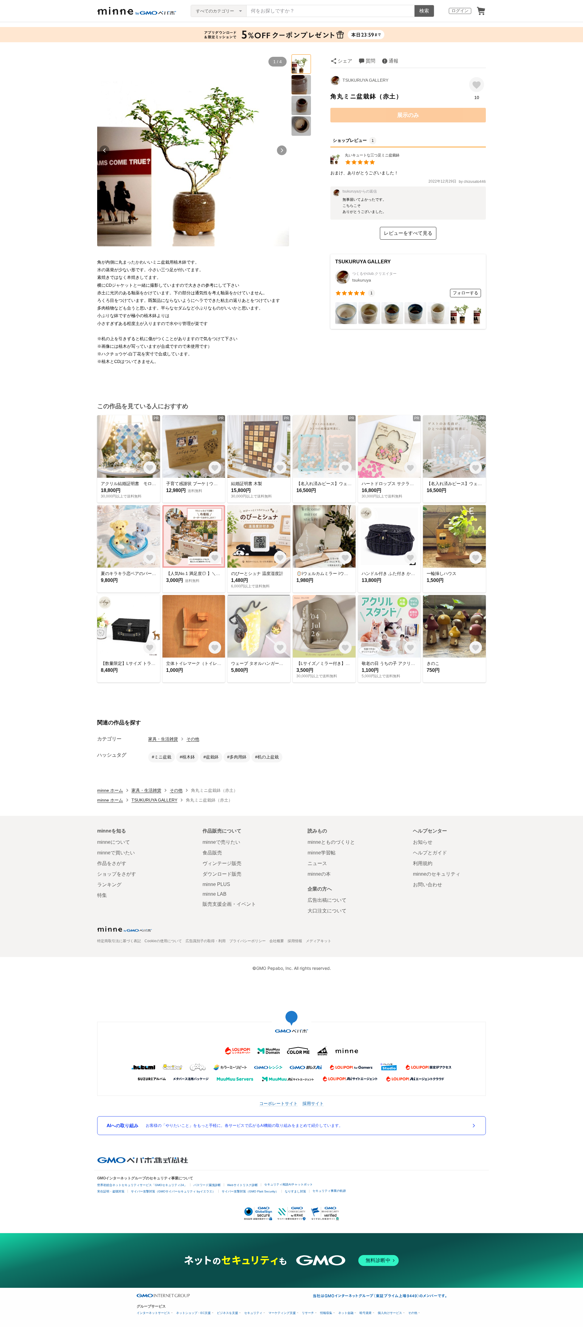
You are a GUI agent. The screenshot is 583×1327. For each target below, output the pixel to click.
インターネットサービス (153, 1313)
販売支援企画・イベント (229, 904)
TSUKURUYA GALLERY (365, 80)
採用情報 (295, 941)
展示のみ (408, 115)
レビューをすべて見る (408, 233)
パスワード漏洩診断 (207, 1185)
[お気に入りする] (476, 84)
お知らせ (422, 842)
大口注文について (327, 910)
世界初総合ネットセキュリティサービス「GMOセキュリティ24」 (142, 1185)
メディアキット (318, 941)
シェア (345, 60)
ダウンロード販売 (222, 874)
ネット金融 (345, 1313)
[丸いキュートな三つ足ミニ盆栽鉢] (365, 162)
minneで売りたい (221, 842)
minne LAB (215, 894)
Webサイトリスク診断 (242, 1185)
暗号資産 (366, 1313)
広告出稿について (327, 900)
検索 (424, 10)
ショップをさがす (116, 874)
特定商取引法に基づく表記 (119, 941)
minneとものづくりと (331, 842)
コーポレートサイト (278, 1103)
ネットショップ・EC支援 (193, 1313)
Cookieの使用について (163, 941)
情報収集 (326, 1313)
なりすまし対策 (295, 1191)
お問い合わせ (427, 884)
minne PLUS (216, 884)
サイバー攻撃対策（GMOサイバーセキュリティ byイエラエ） (173, 1191)
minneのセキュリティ (436, 874)
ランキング (109, 884)
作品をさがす (111, 863)
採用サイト (313, 1103)
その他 (192, 739)
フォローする (465, 292)
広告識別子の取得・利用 (206, 941)
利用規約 (422, 863)
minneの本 (319, 874)
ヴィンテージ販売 (222, 863)
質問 (370, 60)
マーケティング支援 (282, 1313)
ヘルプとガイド (430, 852)
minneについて (113, 842)
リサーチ (308, 1313)
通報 (393, 60)
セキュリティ (253, 1313)
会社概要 (276, 941)
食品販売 (212, 852)
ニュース (317, 863)
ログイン (460, 10)
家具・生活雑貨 (163, 739)
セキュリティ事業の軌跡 (329, 1190)
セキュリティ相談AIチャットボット (288, 1184)
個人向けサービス (390, 1313)
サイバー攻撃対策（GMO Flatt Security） (250, 1191)
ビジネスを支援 (227, 1313)
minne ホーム (110, 790)
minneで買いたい (116, 852)
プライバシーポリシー (247, 941)
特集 (102, 895)
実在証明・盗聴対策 (110, 1191)
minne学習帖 (322, 852)
